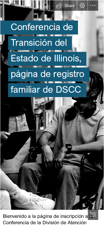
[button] (65, 5)
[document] (52, 113)
